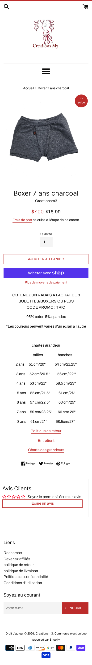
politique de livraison (21, 571)
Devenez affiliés (17, 559)
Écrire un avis (42, 503)
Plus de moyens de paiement (46, 282)
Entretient (46, 440)
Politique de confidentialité (26, 577)
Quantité (46, 234)
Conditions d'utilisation (23, 583)
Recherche (13, 553)
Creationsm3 (44, 633)
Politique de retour (46, 431)
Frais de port (22, 220)
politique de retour (19, 565)
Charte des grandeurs (46, 450)
